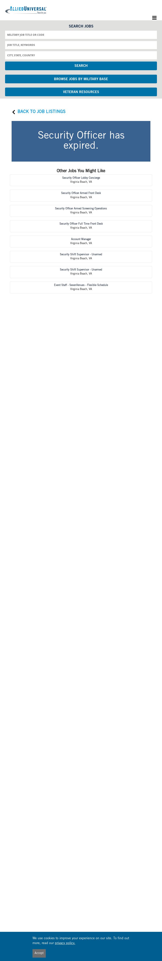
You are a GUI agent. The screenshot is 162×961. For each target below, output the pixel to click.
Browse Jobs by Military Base (81, 79)
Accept (39, 953)
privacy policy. (65, 943)
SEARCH (81, 66)
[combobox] (81, 35)
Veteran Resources (81, 92)
